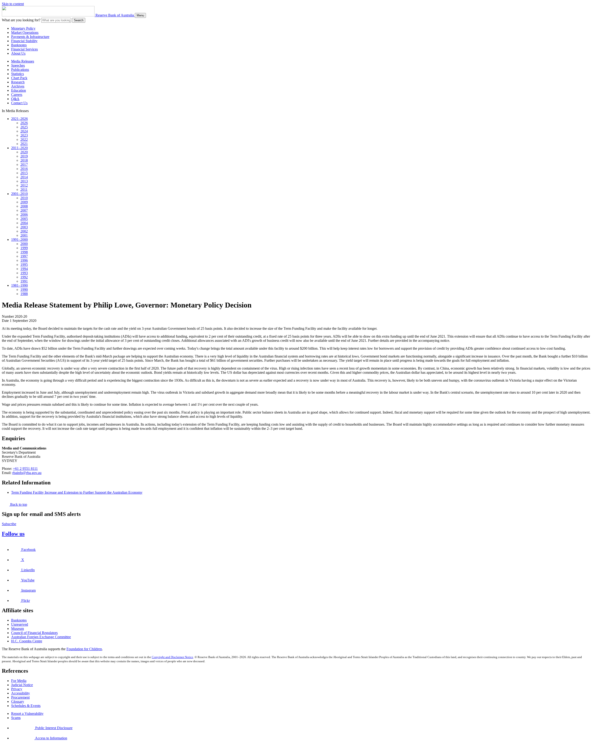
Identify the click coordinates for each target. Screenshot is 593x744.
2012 (24, 185)
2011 (24, 189)
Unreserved (19, 624)
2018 (24, 160)
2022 (24, 139)
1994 (24, 269)
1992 (24, 277)
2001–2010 (19, 194)
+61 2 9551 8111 (25, 469)
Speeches (18, 65)
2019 (24, 156)
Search (78, 20)
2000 (24, 244)
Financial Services (24, 49)
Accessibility (20, 693)
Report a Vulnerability (27, 714)
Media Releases (22, 61)
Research (18, 82)
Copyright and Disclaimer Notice (172, 657)
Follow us (13, 534)
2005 (24, 219)
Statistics (17, 74)
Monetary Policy (23, 28)
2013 (24, 181)
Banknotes (19, 45)
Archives (17, 86)
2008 (24, 206)
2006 (24, 215)
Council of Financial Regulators (34, 633)
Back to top (18, 504)
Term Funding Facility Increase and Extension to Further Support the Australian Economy (76, 492)
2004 (24, 223)
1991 (24, 281)
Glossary (17, 701)
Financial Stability (24, 41)
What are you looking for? (21, 20)
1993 (24, 273)
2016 (24, 169)
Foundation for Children (84, 649)
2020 (24, 152)
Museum (17, 629)
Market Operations (24, 33)
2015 (24, 173)
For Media (18, 681)
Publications (20, 70)
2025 (24, 127)
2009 (24, 202)
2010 (24, 198)
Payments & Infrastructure (30, 37)
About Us (18, 53)
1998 (24, 252)
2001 (24, 235)
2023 (24, 135)
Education (18, 90)
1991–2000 (19, 240)
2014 (24, 177)
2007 (24, 210)
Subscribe (9, 524)
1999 (24, 248)
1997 (24, 256)
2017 (24, 164)
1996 (24, 260)
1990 (24, 290)
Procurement (20, 697)
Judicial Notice (22, 685)
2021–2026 (19, 119)
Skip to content (13, 4)
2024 (24, 131)
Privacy (16, 689)
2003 (24, 227)
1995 (24, 265)
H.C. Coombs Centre (26, 641)
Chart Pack (19, 78)
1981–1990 (19, 285)
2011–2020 (19, 148)
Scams (16, 718)
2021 (24, 144)
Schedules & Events (26, 706)
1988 (24, 294)
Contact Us (19, 103)
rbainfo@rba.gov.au (26, 473)
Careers (16, 95)
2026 (24, 123)
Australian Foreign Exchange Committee (41, 637)
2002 (24, 231)
